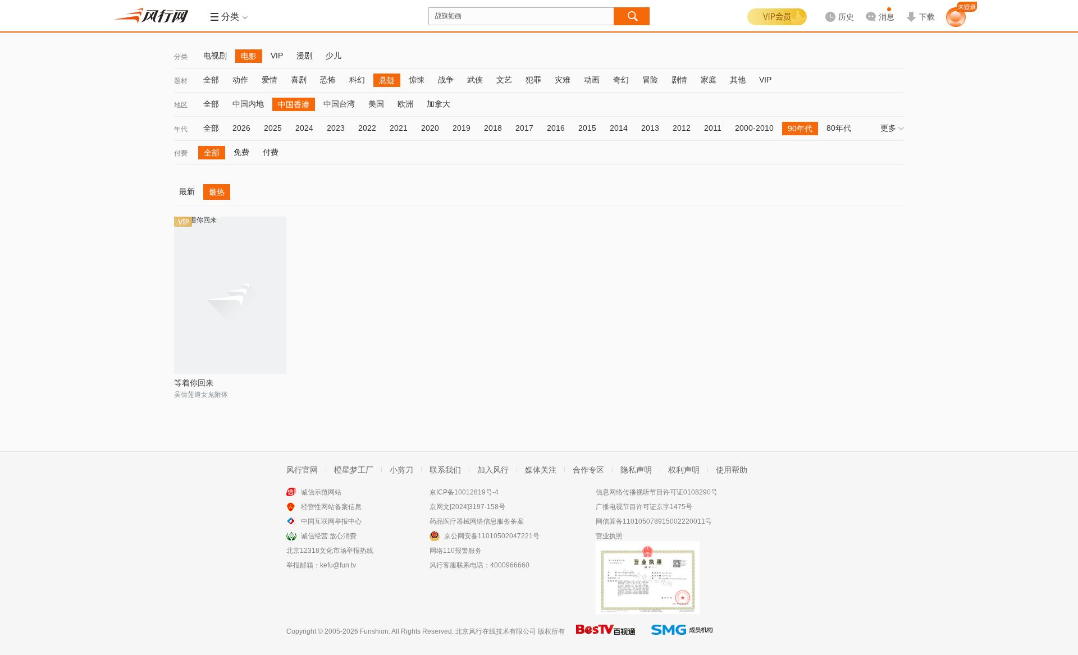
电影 (249, 56)
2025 (273, 127)
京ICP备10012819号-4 (464, 492)
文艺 (504, 79)
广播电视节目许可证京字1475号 (644, 507)
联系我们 (445, 469)
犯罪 (533, 79)
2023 (336, 127)
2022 (367, 127)
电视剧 (215, 55)
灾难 (562, 79)
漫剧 (304, 55)
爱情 (269, 79)
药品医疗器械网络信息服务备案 (477, 521)
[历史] (836, 8)
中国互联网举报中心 (331, 521)
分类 (181, 57)
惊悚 (416, 79)
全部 (211, 79)
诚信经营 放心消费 (329, 536)
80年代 (838, 127)
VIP (277, 55)
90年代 (800, 128)
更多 (888, 127)
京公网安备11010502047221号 (492, 536)
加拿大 (438, 103)
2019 (462, 127)
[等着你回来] (230, 295)
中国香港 (293, 104)
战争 (446, 79)
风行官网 (302, 469)
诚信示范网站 (321, 492)
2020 (430, 127)
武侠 (475, 79)
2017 (524, 127)
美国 (376, 103)
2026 (241, 127)
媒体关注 (540, 469)
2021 (399, 127)
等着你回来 (193, 382)
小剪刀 (401, 469)
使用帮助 (731, 469)
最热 (217, 191)
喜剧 (299, 79)
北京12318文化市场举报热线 (329, 551)
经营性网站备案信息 (331, 507)
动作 (240, 79)
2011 (712, 127)
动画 (592, 79)
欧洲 (405, 103)
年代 (181, 129)
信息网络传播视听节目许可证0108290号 (657, 492)
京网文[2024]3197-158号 (467, 507)
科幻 (357, 79)
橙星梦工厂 (353, 469)
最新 (187, 191)
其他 (738, 79)
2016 (556, 127)
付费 (181, 153)
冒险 (650, 79)
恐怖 (328, 79)
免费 (241, 152)
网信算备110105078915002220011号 (654, 521)
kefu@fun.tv (338, 565)
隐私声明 (636, 469)
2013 (650, 127)
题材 (181, 81)
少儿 (333, 55)
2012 (682, 127)
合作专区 (588, 469)
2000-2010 (754, 127)
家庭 (708, 79)
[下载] (920, 8)
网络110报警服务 (456, 551)
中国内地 (248, 103)
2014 (619, 127)
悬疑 (387, 80)
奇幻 (621, 79)
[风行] (154, 15)
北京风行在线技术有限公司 (495, 631)
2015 (587, 127)
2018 (493, 127)
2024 (304, 127)
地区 (181, 105)
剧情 (679, 79)
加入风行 (493, 469)
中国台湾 (339, 103)
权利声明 (684, 469)
